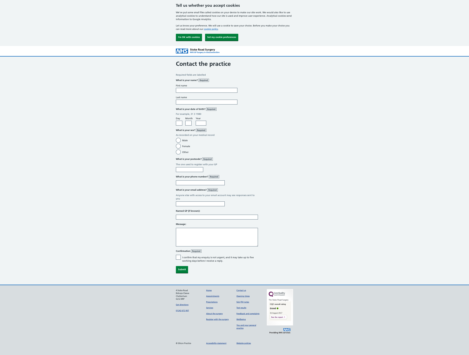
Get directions (182, 304)
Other (185, 152)
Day (178, 118)
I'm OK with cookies (189, 37)
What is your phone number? (197, 176)
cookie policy (211, 29)
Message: (181, 224)
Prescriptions (212, 302)
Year (198, 118)
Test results (241, 308)
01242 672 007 (182, 310)
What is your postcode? (194, 159)
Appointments (212, 296)
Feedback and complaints (247, 313)
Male (185, 140)
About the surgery (214, 313)
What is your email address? (196, 189)
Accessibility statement (216, 343)
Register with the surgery (217, 319)
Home (209, 290)
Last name (181, 97)
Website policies (243, 343)
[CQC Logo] (277, 296)
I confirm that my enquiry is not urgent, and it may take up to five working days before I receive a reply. (218, 259)
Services (209, 308)
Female (186, 146)
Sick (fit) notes (242, 302)
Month (189, 118)
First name (181, 85)
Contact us (241, 290)
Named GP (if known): (188, 211)
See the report (277, 317)
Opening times (243, 296)
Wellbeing (241, 319)
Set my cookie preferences (221, 37)
